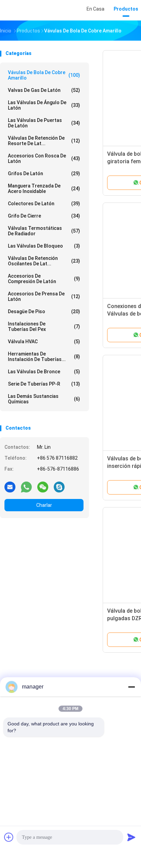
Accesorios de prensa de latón (44, 296)
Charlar (44, 505)
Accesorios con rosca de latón (44, 158)
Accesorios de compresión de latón (44, 278)
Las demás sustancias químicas (44, 398)
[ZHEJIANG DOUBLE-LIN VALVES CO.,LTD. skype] (59, 486)
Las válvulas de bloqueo (44, 246)
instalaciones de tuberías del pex (44, 326)
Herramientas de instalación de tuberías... (44, 356)
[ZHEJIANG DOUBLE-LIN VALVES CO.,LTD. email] (9, 486)
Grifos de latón (44, 173)
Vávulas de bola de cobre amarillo (44, 75)
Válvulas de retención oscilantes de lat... (44, 260)
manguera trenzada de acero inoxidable (44, 188)
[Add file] (9, 837)
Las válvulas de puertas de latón (44, 122)
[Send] (131, 837)
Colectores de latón (44, 203)
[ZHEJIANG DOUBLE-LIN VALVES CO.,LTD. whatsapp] (26, 486)
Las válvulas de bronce (44, 371)
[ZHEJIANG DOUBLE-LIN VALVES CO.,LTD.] (30, 10)
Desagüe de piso (44, 311)
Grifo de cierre (44, 216)
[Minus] (131, 687)
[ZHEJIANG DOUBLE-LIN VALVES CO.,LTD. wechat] (42, 486)
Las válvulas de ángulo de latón (44, 105)
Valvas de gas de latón (44, 90)
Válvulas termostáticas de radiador (44, 230)
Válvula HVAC (44, 341)
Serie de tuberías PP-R (44, 384)
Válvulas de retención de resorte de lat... (44, 140)
